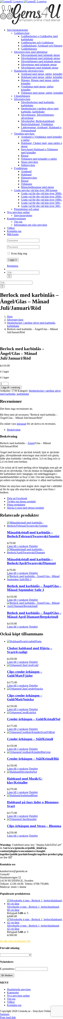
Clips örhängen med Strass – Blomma (34, 826)
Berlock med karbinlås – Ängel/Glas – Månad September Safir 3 (34, 588)
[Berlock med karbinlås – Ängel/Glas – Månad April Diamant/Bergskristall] (35, 604)
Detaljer (33, 546)
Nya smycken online (18, 995)
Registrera (12, 265)
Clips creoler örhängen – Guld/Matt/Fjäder (24, 673)
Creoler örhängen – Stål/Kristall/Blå (33, 759)
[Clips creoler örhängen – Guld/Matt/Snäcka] (35, 688)
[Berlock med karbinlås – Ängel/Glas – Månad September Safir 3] (35, 578)
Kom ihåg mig (18, 253)
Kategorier (13, 992)
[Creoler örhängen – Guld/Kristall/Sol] (35, 712)
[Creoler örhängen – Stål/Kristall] (35, 732)
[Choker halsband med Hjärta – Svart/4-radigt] (35, 641)
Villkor (11, 1001)
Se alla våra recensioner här (15, 941)
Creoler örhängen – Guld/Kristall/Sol (33, 719)
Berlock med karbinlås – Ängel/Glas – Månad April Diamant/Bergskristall (34, 615)
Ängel (31, 443)
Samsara (4, 1014)
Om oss (11, 998)
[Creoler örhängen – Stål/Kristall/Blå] (35, 752)
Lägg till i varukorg (10, 387)
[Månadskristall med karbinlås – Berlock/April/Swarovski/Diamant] (35, 551)
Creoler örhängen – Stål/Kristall (30, 739)
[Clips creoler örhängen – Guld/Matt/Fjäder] (35, 665)
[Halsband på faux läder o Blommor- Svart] (35, 795)
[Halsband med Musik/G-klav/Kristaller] (35, 771)
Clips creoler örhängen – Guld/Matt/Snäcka (24, 697)
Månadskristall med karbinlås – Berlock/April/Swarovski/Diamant (31, 561)
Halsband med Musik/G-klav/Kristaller (25, 780)
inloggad (21, 423)
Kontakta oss (14, 1005)
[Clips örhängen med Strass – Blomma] (35, 819)
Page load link (8, 1017)
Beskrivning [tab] (13, 429)
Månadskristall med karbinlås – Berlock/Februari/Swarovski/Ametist (33, 534)
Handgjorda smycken (19, 989)
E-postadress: (7, 968)
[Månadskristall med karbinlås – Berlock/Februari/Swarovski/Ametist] (35, 524)
